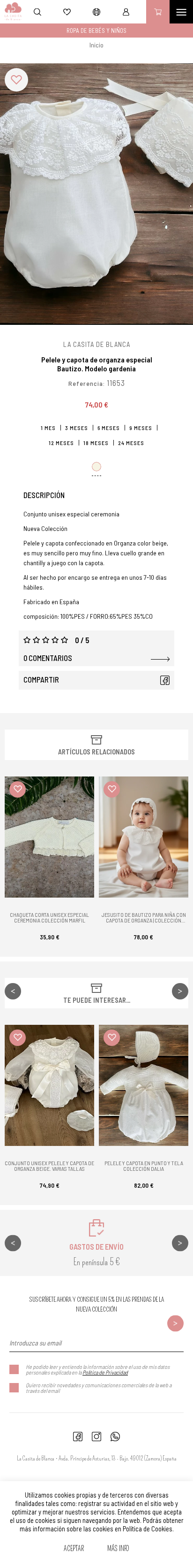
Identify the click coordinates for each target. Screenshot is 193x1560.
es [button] (96, 11)
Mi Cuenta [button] (126, 11)
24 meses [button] (131, 443)
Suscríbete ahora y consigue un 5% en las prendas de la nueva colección (97, 1305)
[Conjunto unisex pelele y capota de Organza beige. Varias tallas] (49, 1085)
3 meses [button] (76, 427)
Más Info (118, 1549)
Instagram (96, 1436)
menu (181, 11)
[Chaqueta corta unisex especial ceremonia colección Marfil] (49, 837)
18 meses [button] (96, 443)
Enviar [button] (175, 1323)
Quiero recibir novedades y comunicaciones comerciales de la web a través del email (98, 1387)
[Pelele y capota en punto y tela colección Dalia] (143, 1085)
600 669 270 (115, 1436)
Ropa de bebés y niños (96, 30)
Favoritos (67, 11)
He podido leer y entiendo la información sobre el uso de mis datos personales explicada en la (98, 1369)
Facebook (165, 680)
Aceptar (74, 1549)
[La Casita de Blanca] (11, 11)
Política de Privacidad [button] (105, 1372)
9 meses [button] (140, 427)
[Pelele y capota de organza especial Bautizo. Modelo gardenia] (96, 194)
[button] (16, 80)
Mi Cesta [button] (158, 11)
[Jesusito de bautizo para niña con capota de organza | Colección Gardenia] (143, 837)
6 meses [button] (108, 427)
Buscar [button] (37, 11)
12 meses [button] (61, 443)
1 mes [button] (48, 427)
